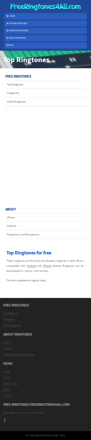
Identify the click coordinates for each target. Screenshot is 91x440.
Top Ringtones (15, 84)
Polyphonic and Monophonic (23, 234)
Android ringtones (18, 30)
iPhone (11, 217)
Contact (7, 395)
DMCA (6, 389)
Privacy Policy (10, 383)
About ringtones (17, 38)
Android (11, 225)
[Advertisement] (45, 151)
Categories (13, 92)
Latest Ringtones (16, 101)
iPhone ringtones (18, 23)
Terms (6, 377)
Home (12, 16)
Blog (11, 45)
